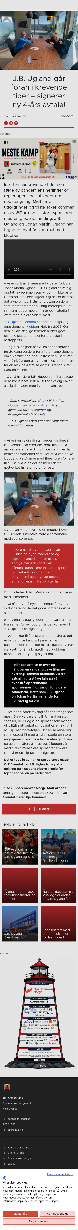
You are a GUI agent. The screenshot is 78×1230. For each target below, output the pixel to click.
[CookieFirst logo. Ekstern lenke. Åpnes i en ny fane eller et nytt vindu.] (4, 1178)
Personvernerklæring (61, 1174)
